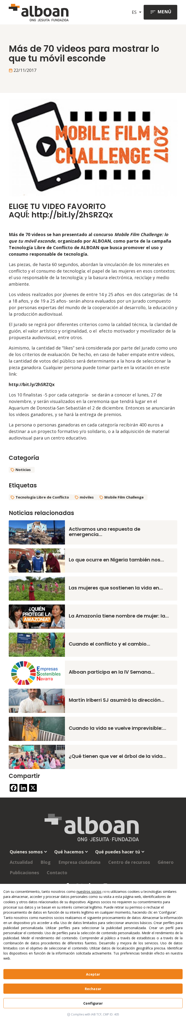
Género (166, 862)
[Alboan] (40, 12)
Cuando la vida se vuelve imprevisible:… (117, 728)
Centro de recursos (129, 862)
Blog (45, 862)
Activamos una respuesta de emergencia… (104, 532)
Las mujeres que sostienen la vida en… (116, 587)
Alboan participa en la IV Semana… (112, 672)
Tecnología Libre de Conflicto (42, 497)
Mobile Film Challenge (124, 497)
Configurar (92, 1003)
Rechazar (93, 988)
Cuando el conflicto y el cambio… (109, 644)
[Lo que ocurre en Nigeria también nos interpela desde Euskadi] (37, 560)
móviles (87, 497)
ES (135, 12)
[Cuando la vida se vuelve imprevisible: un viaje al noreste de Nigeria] (37, 728)
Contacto (57, 872)
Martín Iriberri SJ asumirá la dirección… (116, 700)
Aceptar (93, 974)
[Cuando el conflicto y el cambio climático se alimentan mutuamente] (37, 644)
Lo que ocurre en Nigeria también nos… (116, 559)
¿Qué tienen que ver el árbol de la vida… (117, 756)
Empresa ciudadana (79, 862)
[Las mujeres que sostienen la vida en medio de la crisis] (37, 588)
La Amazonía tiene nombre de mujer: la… (119, 615)
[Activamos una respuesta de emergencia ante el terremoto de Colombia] (37, 532)
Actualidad (21, 862)
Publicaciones (24, 872)
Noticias (23, 469)
